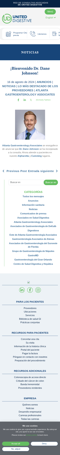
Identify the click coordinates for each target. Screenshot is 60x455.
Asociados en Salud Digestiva (33, 218)
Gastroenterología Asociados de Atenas (33, 239)
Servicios (30, 315)
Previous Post (16, 171)
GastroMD (33, 255)
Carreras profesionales (30, 415)
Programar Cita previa (20, 34)
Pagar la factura (30, 353)
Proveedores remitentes (30, 388)
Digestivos (33, 230)
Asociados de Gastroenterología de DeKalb (33, 226)
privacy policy (31, 435)
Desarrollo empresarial (30, 412)
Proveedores (30, 308)
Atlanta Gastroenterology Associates (22, 145)
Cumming (36, 156)
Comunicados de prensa (33, 213)
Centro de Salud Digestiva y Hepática (33, 264)
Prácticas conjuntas (30, 322)
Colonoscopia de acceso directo (30, 377)
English (49, 17)
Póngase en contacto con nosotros (30, 357)
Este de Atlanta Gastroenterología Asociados (33, 235)
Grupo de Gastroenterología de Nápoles (33, 251)
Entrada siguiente (41, 171)
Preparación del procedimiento (30, 360)
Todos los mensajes (33, 196)
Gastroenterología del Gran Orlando (33, 259)
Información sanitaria (33, 205)
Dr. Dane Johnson (29, 149)
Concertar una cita (30, 339)
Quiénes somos (30, 405)
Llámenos (42, 34)
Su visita (30, 343)
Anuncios (44, 82)
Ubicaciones (30, 312)
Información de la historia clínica (30, 346)
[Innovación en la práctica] (19, 19)
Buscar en (50, 182)
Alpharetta (23, 156)
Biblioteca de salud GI (30, 319)
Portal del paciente (30, 350)
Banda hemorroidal (30, 384)
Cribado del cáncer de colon (30, 381)
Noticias (30, 52)
